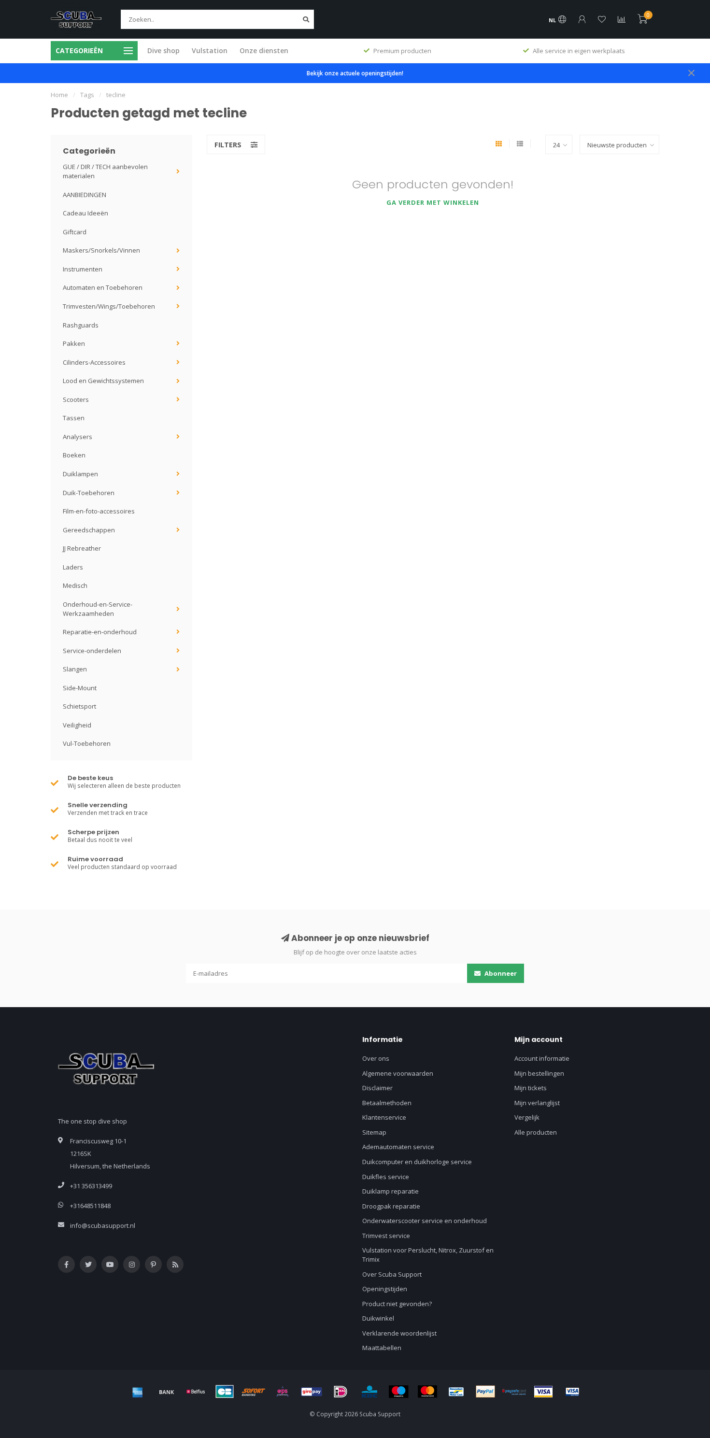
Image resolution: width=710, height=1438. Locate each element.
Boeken (74, 455)
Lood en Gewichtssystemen (103, 380)
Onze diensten (264, 50)
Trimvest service (386, 1235)
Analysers (77, 436)
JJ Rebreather (82, 548)
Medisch (75, 585)
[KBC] (369, 1391)
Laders (73, 567)
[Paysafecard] (514, 1391)
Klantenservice (384, 1117)
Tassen (74, 417)
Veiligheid (77, 725)
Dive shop (163, 50)
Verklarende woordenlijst (399, 1333)
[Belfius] (196, 1391)
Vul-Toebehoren (87, 743)
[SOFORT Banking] (253, 1391)
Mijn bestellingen (539, 1073)
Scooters (76, 399)
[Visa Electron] (572, 1391)
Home (59, 94)
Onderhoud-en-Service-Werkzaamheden (97, 609)
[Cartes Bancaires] (225, 1391)
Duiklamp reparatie (390, 1191)
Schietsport (79, 706)
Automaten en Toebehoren (102, 287)
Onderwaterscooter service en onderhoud (424, 1220)
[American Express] (138, 1391)
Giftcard (74, 232)
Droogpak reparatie (391, 1206)
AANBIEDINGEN (84, 194)
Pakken (74, 343)
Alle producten (535, 1132)
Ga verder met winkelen (432, 202)
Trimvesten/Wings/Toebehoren (109, 306)
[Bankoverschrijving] (167, 1391)
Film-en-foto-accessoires (99, 511)
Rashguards (81, 325)
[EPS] (282, 1391)
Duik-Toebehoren (88, 492)
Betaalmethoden (387, 1102)
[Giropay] (311, 1391)
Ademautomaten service (398, 1146)
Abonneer (500, 973)
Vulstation (209, 50)
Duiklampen (80, 474)
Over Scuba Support (392, 1274)
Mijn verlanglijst (537, 1102)
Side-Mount (80, 687)
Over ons (375, 1058)
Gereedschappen (89, 530)
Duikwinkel (378, 1318)
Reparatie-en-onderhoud (100, 631)
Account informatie (541, 1058)
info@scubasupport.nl (102, 1225)
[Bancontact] (456, 1391)
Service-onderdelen (92, 650)
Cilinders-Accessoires (94, 362)
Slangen (75, 669)
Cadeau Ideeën (85, 213)
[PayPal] (485, 1391)
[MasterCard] (427, 1391)
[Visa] (543, 1391)
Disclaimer (377, 1087)
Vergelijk (527, 1117)
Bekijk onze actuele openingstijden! (355, 73)
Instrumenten (82, 269)
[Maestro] (398, 1391)
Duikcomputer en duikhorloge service (417, 1161)
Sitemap (374, 1132)
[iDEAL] (340, 1391)
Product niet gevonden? (397, 1303)
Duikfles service (385, 1176)
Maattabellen (381, 1347)
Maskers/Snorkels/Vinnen (101, 250)
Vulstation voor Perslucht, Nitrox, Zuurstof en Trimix (428, 1255)
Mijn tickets (530, 1087)
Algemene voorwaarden (397, 1073)
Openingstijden (384, 1288)
